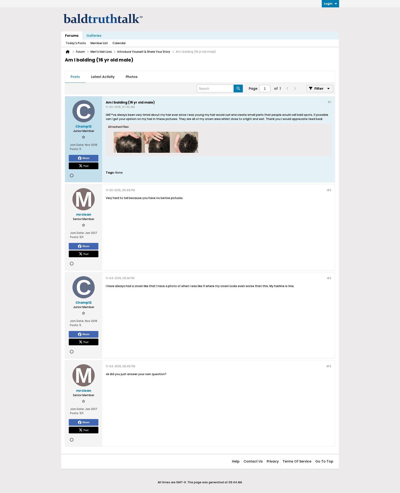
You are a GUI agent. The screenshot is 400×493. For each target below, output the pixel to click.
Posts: (74, 149)
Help (236, 461)
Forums (71, 35)
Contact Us (253, 461)
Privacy (273, 461)
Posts (75, 76)
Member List (99, 43)
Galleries (93, 35)
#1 (329, 102)
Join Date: (77, 145)
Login (328, 4)
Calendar (119, 43)
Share (85, 158)
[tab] (75, 77)
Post (85, 166)
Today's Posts (76, 43)
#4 (328, 366)
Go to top (324, 461)
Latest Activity (103, 76)
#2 (329, 190)
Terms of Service (297, 461)
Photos (132, 76)
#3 (329, 278)
